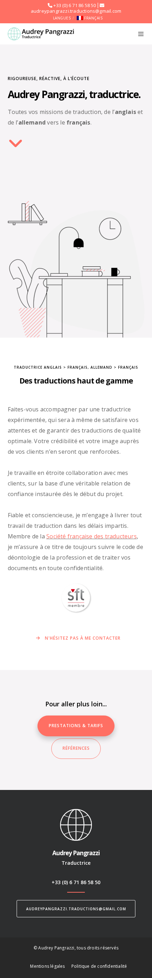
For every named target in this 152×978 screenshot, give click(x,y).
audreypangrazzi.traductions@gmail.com (76, 11)
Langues (62, 18)
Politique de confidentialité (99, 966)
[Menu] (139, 33)
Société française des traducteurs (91, 536)
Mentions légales (47, 966)
